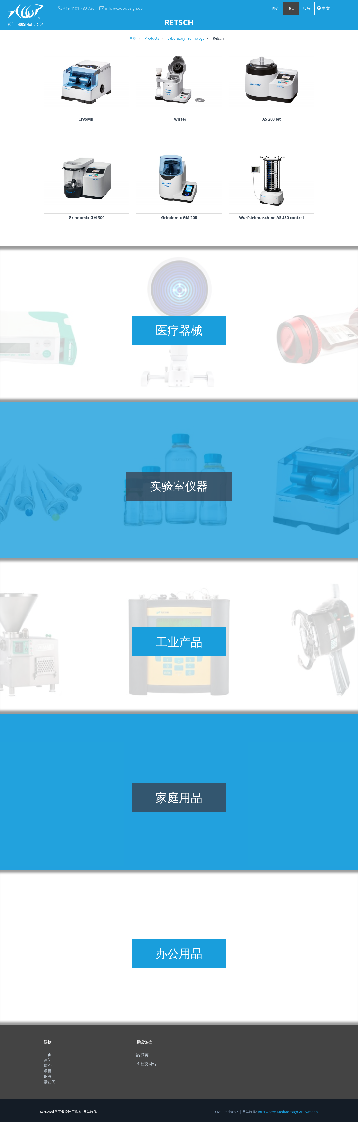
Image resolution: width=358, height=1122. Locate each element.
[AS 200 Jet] (271, 108)
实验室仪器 (179, 486)
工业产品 (179, 642)
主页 (132, 38)
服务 (307, 8)
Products (152, 38)
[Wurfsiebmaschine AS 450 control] (271, 207)
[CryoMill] (86, 108)
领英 (145, 1054)
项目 (291, 8)
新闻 (48, 1060)
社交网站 (148, 1063)
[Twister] (179, 108)
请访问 (50, 1082)
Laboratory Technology (186, 38)
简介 (275, 8)
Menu (344, 8)
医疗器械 (179, 330)
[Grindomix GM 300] (86, 207)
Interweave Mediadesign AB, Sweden (288, 1112)
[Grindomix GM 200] (179, 207)
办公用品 (179, 953)
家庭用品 (179, 797)
